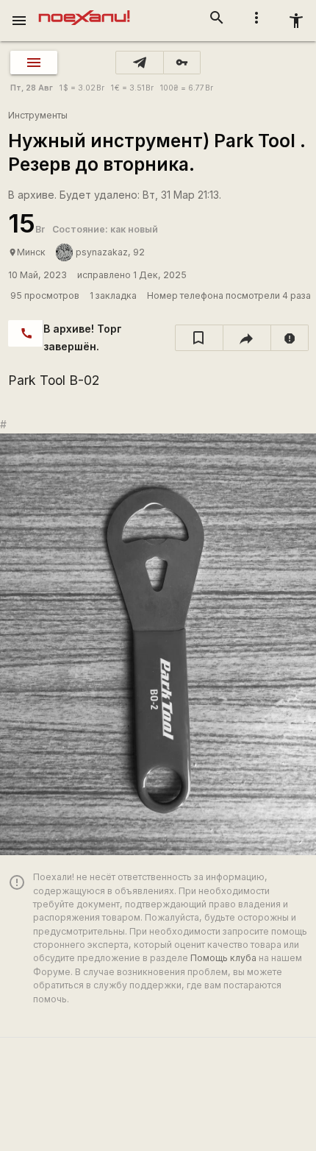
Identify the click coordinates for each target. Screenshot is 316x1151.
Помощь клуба (223, 957)
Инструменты (38, 115)
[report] (290, 338)
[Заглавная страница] (84, 10)
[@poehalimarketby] (139, 62)
